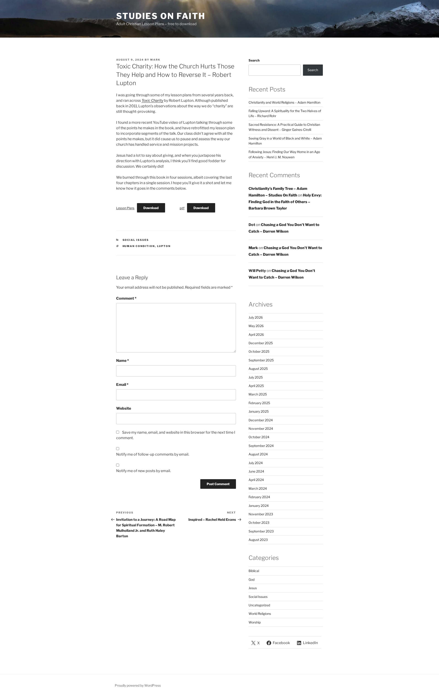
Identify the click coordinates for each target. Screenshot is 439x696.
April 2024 (256, 480)
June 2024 (256, 471)
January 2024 (259, 506)
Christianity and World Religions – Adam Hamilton (284, 102)
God (251, 579)
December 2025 (261, 343)
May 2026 (256, 326)
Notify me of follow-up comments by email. (152, 454)
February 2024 (259, 497)
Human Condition (139, 246)
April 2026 (256, 334)
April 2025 (256, 386)
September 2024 (261, 446)
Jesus (253, 588)
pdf (182, 208)
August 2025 (258, 369)
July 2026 (256, 317)
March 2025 (258, 394)
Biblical (254, 571)
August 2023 (258, 540)
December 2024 (261, 420)
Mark (155, 59)
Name (122, 360)
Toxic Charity (152, 100)
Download (151, 208)
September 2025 (261, 360)
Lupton (164, 246)
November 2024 (261, 428)
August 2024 (258, 454)
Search (254, 60)
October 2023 (259, 522)
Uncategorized (259, 605)
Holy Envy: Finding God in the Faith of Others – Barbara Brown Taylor (285, 202)
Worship (255, 622)
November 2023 (261, 514)
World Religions (260, 613)
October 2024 (259, 437)
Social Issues (136, 240)
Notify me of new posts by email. (143, 471)
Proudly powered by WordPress (138, 685)
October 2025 (259, 351)
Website (123, 408)
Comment (126, 298)
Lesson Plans (125, 208)
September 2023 (261, 531)
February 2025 (259, 403)
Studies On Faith (160, 16)
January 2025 (259, 411)
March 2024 (258, 488)
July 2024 (256, 463)
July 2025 (256, 377)
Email (122, 384)
